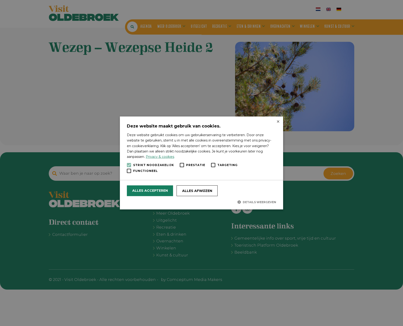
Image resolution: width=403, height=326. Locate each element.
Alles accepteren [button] (150, 190)
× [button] (278, 122)
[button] (201, 202)
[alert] (201, 163)
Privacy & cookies (160, 157)
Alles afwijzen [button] (197, 191)
